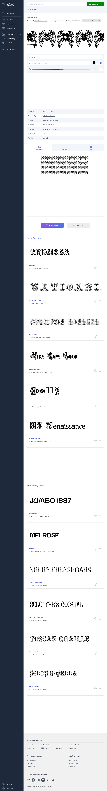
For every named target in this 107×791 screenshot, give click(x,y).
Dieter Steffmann (35, 337)
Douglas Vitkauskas (36, 372)
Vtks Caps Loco (34, 369)
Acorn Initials (33, 335)
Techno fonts (72, 748)
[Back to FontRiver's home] (9, 4)
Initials (52, 111)
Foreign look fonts (74, 745)
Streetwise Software (36, 441)
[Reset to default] (95, 69)
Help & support (72, 760)
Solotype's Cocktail (36, 617)
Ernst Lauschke (35, 516)
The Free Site (31, 767)
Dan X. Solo (34, 585)
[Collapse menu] (3, 4)
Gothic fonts (30, 748)
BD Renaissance (35, 438)
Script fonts (58, 748)
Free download (53, 225)
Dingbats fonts (45, 745)
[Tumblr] (43, 781)
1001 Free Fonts (32, 760)
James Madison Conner (37, 551)
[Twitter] (53, 781)
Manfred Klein (34, 303)
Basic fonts (30, 745)
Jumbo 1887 (33, 513)
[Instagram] (38, 781)
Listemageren (34, 268)
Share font (80, 225)
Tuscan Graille (34, 652)
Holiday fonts (45, 748)
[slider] (61, 69)
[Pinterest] (48, 781)
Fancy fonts (58, 745)
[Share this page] (101, 69)
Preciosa (32, 265)
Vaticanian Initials (35, 300)
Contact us (71, 767)
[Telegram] (28, 781)
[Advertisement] (65, 92)
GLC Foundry (34, 407)
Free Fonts (30, 763)
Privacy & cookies (74, 763)
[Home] (28, 9)
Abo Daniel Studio (41, 21)
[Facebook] (33, 781)
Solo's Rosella (34, 686)
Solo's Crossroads (35, 583)
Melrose (31, 548)
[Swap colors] (101, 63)
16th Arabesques (35, 404)
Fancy (45, 111)
